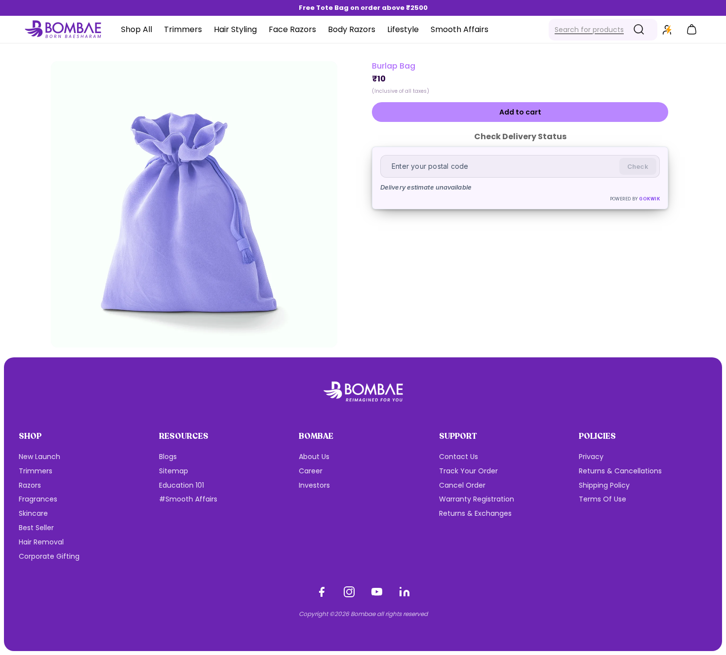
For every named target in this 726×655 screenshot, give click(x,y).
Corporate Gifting (49, 556)
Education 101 (181, 485)
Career (311, 471)
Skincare (33, 513)
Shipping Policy (604, 485)
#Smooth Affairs (188, 499)
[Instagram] (349, 592)
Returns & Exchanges (475, 513)
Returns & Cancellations (620, 471)
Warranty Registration (476, 499)
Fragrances (38, 499)
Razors (30, 485)
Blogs (168, 457)
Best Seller (36, 528)
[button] (603, 29)
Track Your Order (468, 471)
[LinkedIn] (404, 592)
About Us (314, 457)
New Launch (39, 457)
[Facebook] (321, 592)
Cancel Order (462, 485)
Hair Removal (41, 542)
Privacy (591, 457)
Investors (314, 485)
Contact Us (458, 457)
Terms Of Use (602, 499)
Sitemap (173, 471)
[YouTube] (377, 592)
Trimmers (35, 471)
